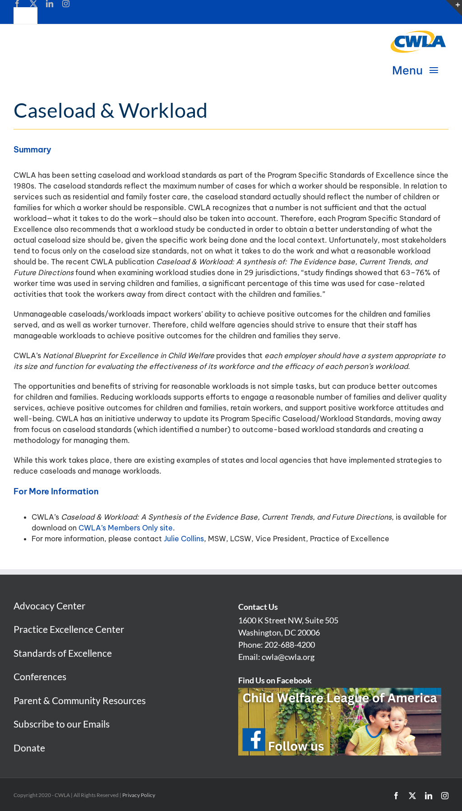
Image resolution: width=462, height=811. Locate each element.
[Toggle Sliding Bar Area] (454, 8)
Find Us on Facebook (275, 680)
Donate (29, 747)
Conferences (40, 676)
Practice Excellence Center (69, 629)
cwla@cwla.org (288, 657)
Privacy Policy (138, 795)
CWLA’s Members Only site (126, 527)
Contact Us (258, 607)
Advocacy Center (49, 605)
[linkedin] (49, 3)
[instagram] (65, 3)
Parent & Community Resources (80, 700)
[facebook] (17, 3)
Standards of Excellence (63, 653)
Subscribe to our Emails (62, 723)
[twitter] (33, 3)
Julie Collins (184, 538)
